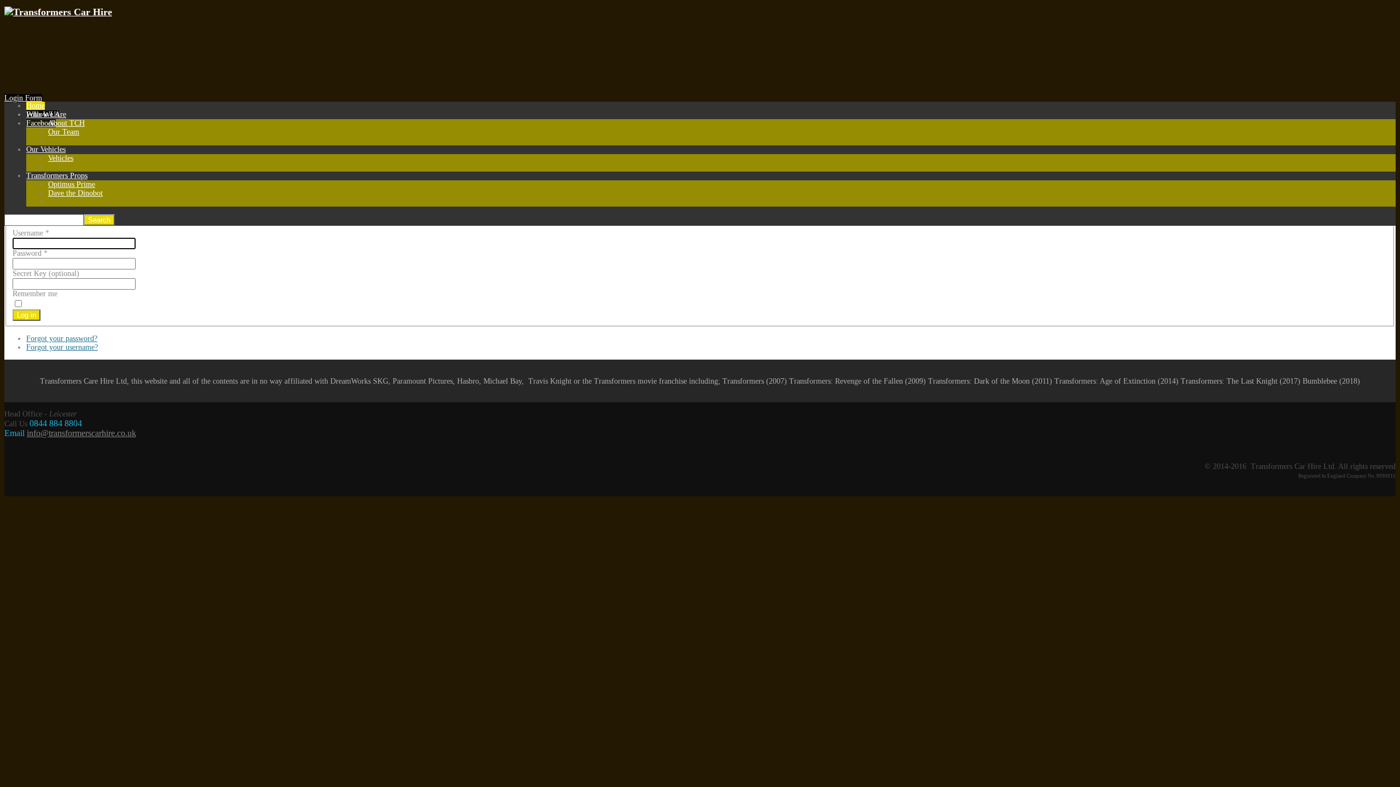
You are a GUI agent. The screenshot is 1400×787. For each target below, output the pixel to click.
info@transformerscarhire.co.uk (81, 433)
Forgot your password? (61, 338)
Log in (26, 315)
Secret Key (29, 273)
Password (30, 253)
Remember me (35, 294)
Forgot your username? (62, 347)
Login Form (23, 98)
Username (31, 233)
